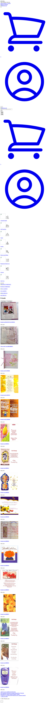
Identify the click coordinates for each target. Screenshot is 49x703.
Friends (18, 694)
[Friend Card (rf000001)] (9, 441)
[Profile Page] (24, 105)
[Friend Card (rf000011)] (9, 465)
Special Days (17, 693)
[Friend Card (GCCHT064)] (9, 416)
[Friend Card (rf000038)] (9, 514)
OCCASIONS (3, 693)
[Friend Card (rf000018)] (9, 684)
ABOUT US (3, 691)
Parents (8, 694)
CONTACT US (4, 695)
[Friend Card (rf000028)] (9, 489)
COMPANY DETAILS (11, 691)
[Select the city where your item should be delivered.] (1, 7)
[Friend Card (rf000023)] (9, 587)
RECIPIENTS (3, 694)
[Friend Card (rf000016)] (9, 660)
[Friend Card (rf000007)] (9, 611)
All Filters (4, 301)
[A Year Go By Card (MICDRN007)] (9, 343)
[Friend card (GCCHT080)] (9, 368)
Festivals (22, 693)
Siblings (14, 694)
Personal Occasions (11, 693)
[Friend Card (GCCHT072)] (9, 392)
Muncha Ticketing (4, 4)
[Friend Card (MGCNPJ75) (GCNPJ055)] (9, 319)
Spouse (11, 694)
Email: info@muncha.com (12, 695)
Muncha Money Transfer (6, 3)
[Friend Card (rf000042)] (9, 538)
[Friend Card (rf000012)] (9, 636)
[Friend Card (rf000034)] (9, 563)
